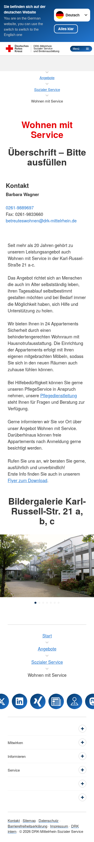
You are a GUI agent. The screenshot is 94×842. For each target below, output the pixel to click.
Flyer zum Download (27, 480)
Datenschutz (49, 820)
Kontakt (14, 820)
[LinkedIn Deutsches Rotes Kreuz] (19, 701)
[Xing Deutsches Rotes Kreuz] (38, 701)
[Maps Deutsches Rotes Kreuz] (74, 701)
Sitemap (29, 820)
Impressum (59, 825)
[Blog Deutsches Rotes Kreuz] (56, 701)
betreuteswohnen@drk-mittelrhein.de (41, 220)
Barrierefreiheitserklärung (27, 825)
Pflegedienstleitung (58, 395)
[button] (35, 603)
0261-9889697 (20, 207)
